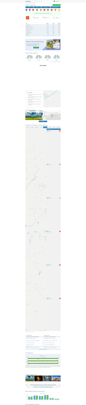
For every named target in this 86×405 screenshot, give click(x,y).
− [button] (45, 330)
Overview (29, 7)
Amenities (32, 127)
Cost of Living (36, 127)
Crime (40, 127)
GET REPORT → (36, 47)
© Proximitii (37, 330)
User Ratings (58, 127)
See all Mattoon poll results (43, 349)
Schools (54, 127)
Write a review (27, 347)
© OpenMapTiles (44, 330)
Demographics (45, 7)
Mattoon (35, 94)
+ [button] (45, 329)
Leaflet (45, 330)
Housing (49, 127)
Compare (43, 121)
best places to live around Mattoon (30, 331)
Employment (45, 127)
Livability (56, 1)
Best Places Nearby (55, 7)
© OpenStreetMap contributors (40, 330)
